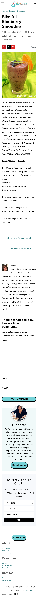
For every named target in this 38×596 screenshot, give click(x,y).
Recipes (12, 11)
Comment (7, 340)
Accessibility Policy (7, 553)
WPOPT (29, 590)
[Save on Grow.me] (17, 47)
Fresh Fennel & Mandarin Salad (18, 237)
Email (5, 388)
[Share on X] (9, 47)
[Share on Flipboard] (13, 47)
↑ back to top (19, 537)
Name (5, 378)
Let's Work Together (7, 580)
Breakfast (21, 11)
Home (4, 11)
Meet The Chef (6, 548)
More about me (19, 465)
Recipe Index (5, 568)
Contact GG (5, 578)
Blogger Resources (7, 565)
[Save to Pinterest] (4, 47)
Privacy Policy (6, 551)
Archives (4, 563)
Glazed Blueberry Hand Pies (21, 248)
